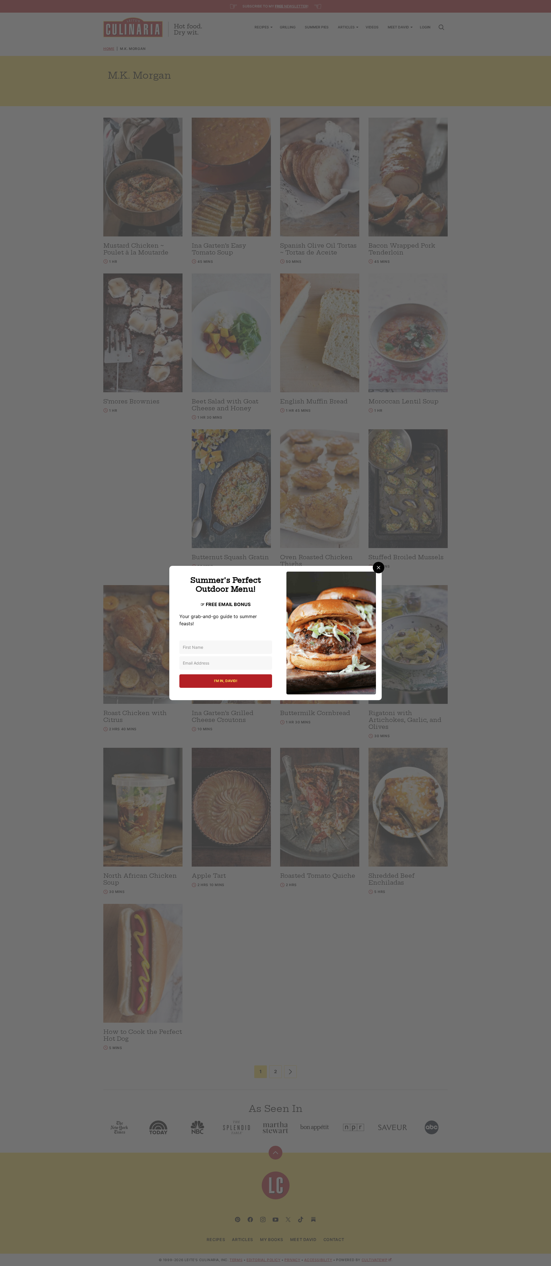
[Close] (378, 567)
